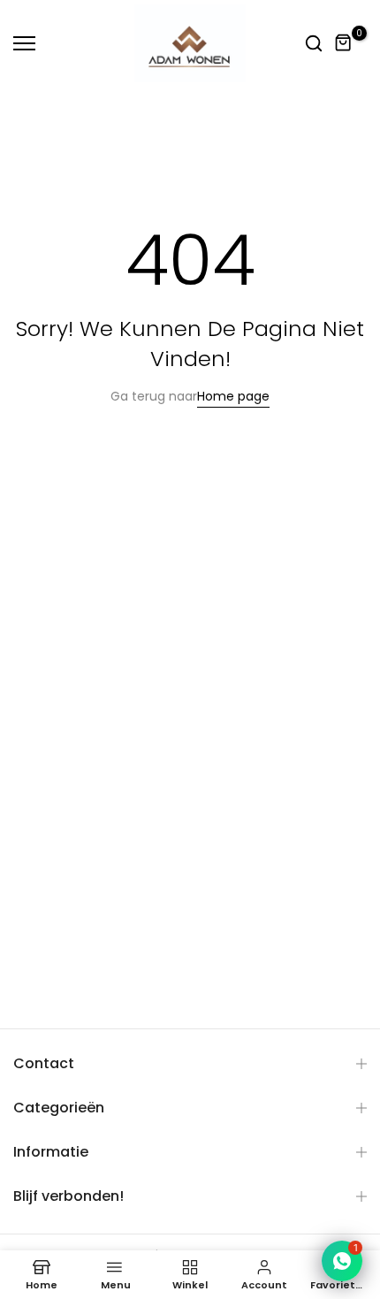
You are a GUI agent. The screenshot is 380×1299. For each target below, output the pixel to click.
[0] (343, 43)
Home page (233, 396)
